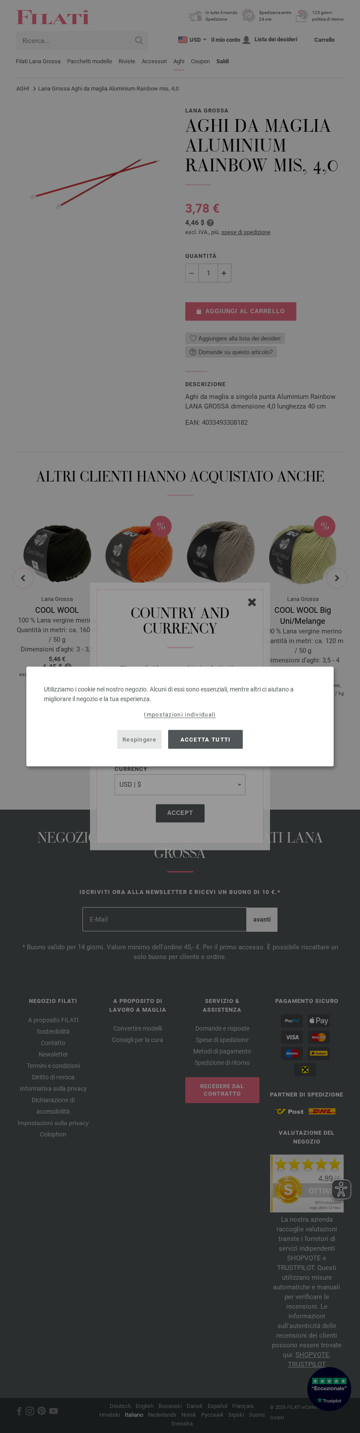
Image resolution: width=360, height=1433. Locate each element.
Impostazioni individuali (180, 714)
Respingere (139, 739)
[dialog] (180, 717)
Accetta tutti (205, 739)
